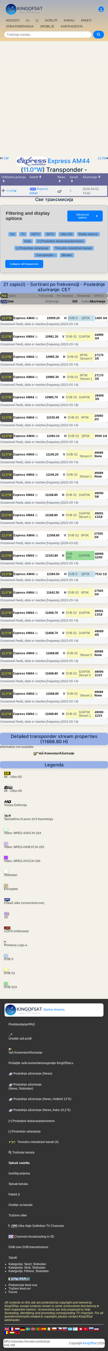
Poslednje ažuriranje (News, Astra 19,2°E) (42, 1110)
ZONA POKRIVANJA (20, 26)
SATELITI (51, 20)
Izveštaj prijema (19, 1173)
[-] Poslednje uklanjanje (32, 248)
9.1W (5, 158)
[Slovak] (65, 1329)
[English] (7, 1329)
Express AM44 (69, 161)
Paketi (13, 1194)
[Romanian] (7, 1332)
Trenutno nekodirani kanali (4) (38, 1142)
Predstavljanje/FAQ (22, 1024)
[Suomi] (75, 1329)
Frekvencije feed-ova (23, 1285)
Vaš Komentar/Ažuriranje (56, 753)
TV (23, 234)
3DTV (50, 234)
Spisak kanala (18, 1184)
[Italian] (49, 1329)
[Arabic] (80, 1329)
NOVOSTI (12, 20)
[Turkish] (86, 1329)
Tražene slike (18, 1215)
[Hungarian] (12, 1332)
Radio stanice (88, 234)
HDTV (35, 234)
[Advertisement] (54, 97)
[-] (37, 20)
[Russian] (91, 1329)
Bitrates (67, 255)
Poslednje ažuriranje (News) (32, 1073)
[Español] (43, 1329)
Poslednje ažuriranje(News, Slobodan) (25, 1086)
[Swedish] (28, 1329)
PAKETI (86, 20)
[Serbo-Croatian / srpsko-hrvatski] (96, 1329)
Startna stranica (53, 1009)
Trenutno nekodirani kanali (73, 248)
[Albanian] (17, 1332)
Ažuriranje (97, 301)
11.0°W (32, 169)
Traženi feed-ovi (20, 1288)
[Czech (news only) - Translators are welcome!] (59, 1329)
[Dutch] (17, 1329)
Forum (13, 1292)
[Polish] (54, 1329)
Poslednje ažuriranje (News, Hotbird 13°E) (42, 1099)
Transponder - (45, 255)
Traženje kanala (23, 1152)
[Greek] (70, 1329)
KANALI (69, 20)
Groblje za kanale (21, 1205)
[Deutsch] (22, 1329)
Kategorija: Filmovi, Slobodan (29, 1271)
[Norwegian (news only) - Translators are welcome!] (33, 1329)
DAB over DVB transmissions (28, 1247)
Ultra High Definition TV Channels (40, 1226)
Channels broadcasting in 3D (34, 1236)
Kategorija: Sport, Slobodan (27, 1264)
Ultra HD (66, 234)
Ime (11, 301)
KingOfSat (90, 1343)
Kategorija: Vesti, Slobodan (27, 1267)
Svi (12, 234)
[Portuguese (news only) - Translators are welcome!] (38, 1329)
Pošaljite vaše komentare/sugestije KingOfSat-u (41, 1063)
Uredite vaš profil (20, 1038)
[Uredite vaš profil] (101, 9)
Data (27, 241)
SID (75, 301)
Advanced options (87, 216)
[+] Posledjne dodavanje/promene (60, 241)
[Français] (12, 1329)
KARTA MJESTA (72, 26)
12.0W (102, 158)
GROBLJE (47, 26)
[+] (27, 20)
